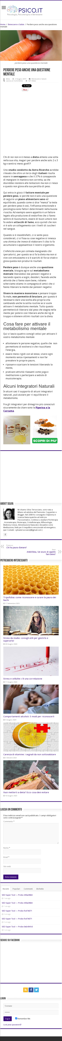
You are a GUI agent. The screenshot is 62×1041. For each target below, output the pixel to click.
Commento (8, 821)
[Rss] (25, 990)
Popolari (16, 889)
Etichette (40, 889)
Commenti (28, 889)
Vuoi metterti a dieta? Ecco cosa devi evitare (26, 792)
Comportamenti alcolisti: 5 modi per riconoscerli (28, 716)
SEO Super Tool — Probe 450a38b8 (17, 895)
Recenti (6, 889)
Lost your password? (12, 1025)
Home (2, 24)
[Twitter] (36, 990)
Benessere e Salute (16, 24)
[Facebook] (31, 990)
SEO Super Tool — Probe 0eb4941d (17, 927)
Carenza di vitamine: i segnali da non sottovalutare (29, 754)
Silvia (8, 79)
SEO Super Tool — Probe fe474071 (17, 911)
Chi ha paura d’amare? (16, 546)
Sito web (7, 866)
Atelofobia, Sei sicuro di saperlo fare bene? (41, 552)
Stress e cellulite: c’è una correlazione (22, 678)
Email (6, 857)
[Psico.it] (31, 9)
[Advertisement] (31, 125)
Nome (6, 848)
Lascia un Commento (14, 81)
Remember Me (23, 1019)
